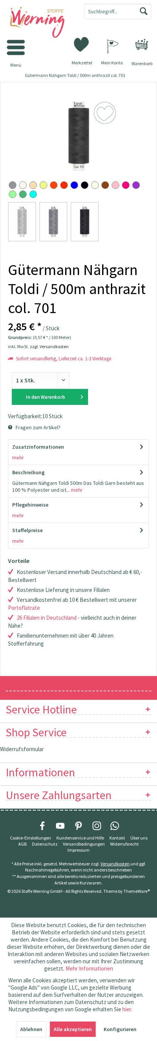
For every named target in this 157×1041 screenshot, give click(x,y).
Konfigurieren (120, 1029)
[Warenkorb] (141, 44)
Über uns (138, 838)
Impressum (78, 850)
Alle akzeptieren (73, 1029)
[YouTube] (60, 825)
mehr (18, 457)
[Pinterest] (78, 825)
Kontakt (117, 838)
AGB (22, 844)
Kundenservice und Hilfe (80, 838)
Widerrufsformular (22, 749)
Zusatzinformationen (38, 446)
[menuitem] (142, 44)
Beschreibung (28, 472)
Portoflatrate (24, 607)
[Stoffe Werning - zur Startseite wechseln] (39, 23)
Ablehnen (31, 1029)
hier (126, 1009)
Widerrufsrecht (124, 844)
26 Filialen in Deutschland (47, 617)
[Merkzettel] (81, 43)
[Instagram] (96, 825)
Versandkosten (115, 864)
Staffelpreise (27, 530)
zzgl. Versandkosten (49, 346)
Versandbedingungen (84, 844)
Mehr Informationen (89, 968)
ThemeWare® (136, 891)
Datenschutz (45, 844)
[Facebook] (42, 825)
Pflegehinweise (30, 504)
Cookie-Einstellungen (30, 838)
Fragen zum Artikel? (37, 427)
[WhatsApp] (114, 825)
